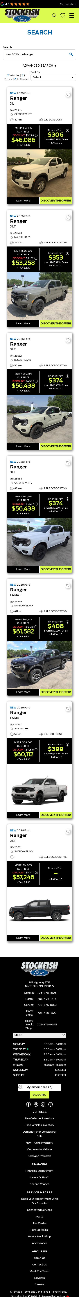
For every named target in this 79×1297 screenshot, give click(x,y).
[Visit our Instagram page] (43, 1104)
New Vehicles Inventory (39, 1118)
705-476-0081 (47, 1005)
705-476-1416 (46, 999)
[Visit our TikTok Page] (50, 1104)
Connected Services (39, 1210)
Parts (39, 1216)
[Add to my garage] (67, 94)
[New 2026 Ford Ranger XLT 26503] (39, 296)
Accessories (39, 1243)
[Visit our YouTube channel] (36, 1104)
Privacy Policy (59, 1292)
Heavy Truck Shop (39, 1236)
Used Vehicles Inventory (39, 1125)
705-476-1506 (47, 993)
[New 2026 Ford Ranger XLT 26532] (39, 419)
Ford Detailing (39, 1230)
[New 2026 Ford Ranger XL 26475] (39, 173)
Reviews (39, 1278)
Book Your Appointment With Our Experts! (39, 1201)
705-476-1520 (47, 1013)
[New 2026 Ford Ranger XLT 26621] (39, 911)
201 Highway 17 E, (39, 982)
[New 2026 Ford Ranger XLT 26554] (39, 542)
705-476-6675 (47, 1024)
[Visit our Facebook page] (28, 1104)
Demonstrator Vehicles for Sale (39, 1134)
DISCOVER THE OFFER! (56, 200)
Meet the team (39, 1271)
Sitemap (15, 1292)
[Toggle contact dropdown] (75, 4)
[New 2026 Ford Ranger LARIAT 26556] (39, 665)
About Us (39, 1258)
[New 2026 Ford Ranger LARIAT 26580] (39, 788)
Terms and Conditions (35, 1292)
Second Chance (39, 1184)
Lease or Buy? (39, 1177)
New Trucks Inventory (39, 1143)
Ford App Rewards (39, 1156)
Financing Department (39, 1171)
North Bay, (32, 986)
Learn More (23, 200)
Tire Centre (39, 1223)
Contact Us (39, 1264)
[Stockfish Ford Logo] (22, 15)
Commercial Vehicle (39, 1149)
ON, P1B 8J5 (46, 986)
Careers (39, 1284)
